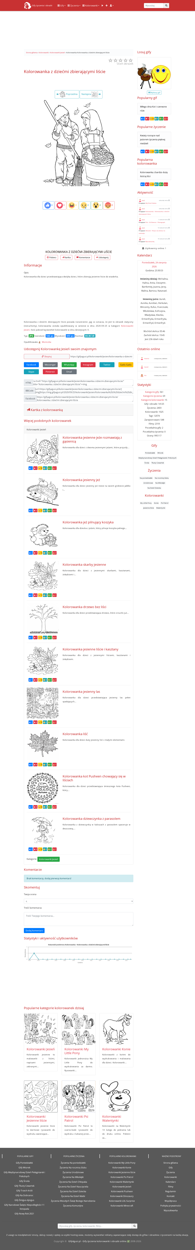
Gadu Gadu (126, 364)
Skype (31, 371)
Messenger (50, 364)
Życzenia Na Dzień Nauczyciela (73, 1186)
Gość (143, 200)
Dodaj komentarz (34, 930)
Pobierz (52, 257)
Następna (86, 94)
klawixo (146, 358)
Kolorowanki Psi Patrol (76, 1118)
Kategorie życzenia (152, 395)
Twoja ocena (30, 894)
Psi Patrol (164, 503)
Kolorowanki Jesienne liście (37, 1118)
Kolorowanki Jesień (48, 859)
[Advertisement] (97, 29)
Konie (156, 503)
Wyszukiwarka (171, 1210)
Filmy (170, 1186)
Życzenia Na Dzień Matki (73, 1196)
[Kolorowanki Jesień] (41, 1029)
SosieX (146, 367)
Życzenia (74, 5)
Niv (145, 375)
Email (69, 371)
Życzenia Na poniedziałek (73, 1162)
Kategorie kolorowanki (152, 399)
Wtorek (160, 453)
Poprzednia (71, 94)
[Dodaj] (107, 6)
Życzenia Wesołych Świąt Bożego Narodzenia (73, 1200)
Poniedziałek (150, 453)
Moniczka (46, 342)
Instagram (88, 364)
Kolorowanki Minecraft (122, 1205)
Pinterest (50, 371)
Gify (62, 5)
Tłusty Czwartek (157, 463)
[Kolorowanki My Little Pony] (78, 1029)
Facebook (31, 364)
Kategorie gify (152, 392)
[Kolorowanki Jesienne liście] (41, 1096)
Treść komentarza (33, 907)
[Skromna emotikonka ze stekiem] (154, 73)
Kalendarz (171, 1181)
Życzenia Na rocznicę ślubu (73, 1167)
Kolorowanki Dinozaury (121, 1196)
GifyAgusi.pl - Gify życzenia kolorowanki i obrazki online (97, 1241)
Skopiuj (48, 356)
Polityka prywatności (170, 1205)
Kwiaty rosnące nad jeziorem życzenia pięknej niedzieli (152, 139)
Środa (146, 463)
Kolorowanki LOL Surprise (122, 1200)
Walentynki (160, 508)
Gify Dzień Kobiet (150, 203)
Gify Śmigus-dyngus (24, 1200)
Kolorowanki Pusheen (122, 1191)
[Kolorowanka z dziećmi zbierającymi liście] (79, 142)
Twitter (106, 364)
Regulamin (170, 1191)
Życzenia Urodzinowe (73, 1172)
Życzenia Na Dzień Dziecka (73, 1191)
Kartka (67, 257)
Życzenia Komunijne (73, 1205)
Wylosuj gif (155, 92)
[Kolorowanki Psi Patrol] (78, 1096)
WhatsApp (69, 364)
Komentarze (84, 257)
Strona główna (170, 1162)
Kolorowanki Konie (116, 1049)
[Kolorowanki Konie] (116, 1029)
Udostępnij (103, 257)
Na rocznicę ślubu (162, 478)
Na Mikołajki (160, 483)
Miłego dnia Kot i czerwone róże (153, 108)
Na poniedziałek (146, 478)
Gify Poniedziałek (24, 1162)
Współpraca (171, 1200)
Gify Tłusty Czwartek (24, 1185)
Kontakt (171, 1196)
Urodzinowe (148, 483)
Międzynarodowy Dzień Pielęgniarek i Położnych (157, 458)
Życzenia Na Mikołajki (73, 1177)
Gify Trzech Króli (24, 1190)
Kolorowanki (91, 5)
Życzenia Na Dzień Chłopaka (73, 1181)
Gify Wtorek (24, 1167)
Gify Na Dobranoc (24, 1195)
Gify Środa (24, 1181)
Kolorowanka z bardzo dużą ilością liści (154, 174)
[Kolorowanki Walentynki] (116, 1096)
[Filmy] (102, 6)
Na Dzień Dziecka (154, 488)
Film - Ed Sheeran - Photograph (155, 222)
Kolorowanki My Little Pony (76, 1051)
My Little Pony (146, 503)
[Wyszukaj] (166, 5)
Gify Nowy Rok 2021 (24, 1213)
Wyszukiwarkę (149, 241)
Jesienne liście (148, 508)
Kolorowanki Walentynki (111, 1118)
